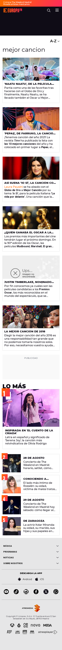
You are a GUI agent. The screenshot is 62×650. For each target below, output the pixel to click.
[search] (48, 10)
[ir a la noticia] (31, 69)
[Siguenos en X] (45, 593)
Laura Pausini (13, 186)
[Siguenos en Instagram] (26, 593)
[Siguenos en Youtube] (6, 593)
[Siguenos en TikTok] (16, 593)
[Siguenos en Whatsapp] (55, 593)
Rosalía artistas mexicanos (16, 4)
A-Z (54, 41)
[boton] (45, 546)
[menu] (57, 9)
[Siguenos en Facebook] (36, 593)
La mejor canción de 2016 (24, 331)
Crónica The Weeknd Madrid (17, 2)
